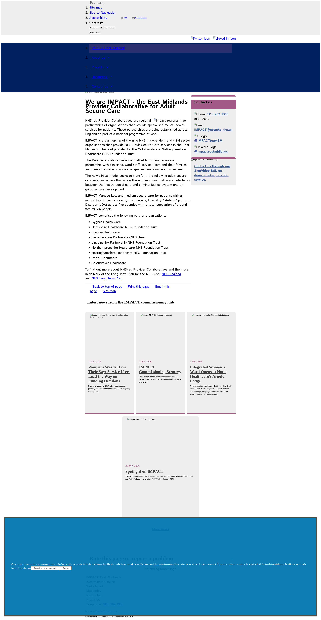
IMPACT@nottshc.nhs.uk (213, 129)
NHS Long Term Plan (107, 278)
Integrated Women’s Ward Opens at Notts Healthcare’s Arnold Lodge (208, 374)
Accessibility (99, 3)
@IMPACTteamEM (208, 140)
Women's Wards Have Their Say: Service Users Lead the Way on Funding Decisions (109, 374)
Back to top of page (107, 286)
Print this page (138, 286)
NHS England (171, 274)
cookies (20, 564)
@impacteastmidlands (211, 151)
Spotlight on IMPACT (144, 471)
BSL (125, 18)
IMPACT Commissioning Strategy (160, 369)
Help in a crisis (141, 18)
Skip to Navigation (102, 12)
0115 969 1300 (217, 114)
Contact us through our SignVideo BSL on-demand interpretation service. (212, 173)
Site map (95, 7)
